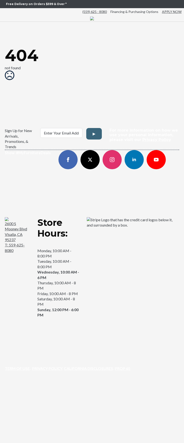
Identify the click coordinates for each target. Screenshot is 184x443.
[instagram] (112, 159)
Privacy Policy (156, 139)
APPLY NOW (172, 12)
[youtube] (156, 159)
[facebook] (68, 159)
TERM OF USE (17, 368)
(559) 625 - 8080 (94, 12)
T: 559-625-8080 (15, 247)
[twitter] (90, 159)
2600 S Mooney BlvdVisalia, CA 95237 (16, 231)
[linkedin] (134, 159)
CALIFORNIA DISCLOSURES (88, 368)
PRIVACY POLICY (47, 368)
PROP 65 (122, 368)
